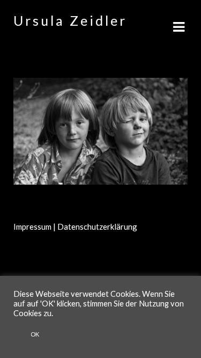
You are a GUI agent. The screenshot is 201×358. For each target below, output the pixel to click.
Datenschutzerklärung (97, 226)
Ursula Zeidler (70, 20)
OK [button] (35, 334)
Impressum (32, 226)
